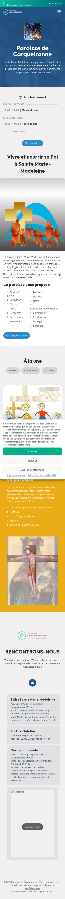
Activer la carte (32, 826)
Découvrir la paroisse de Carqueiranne (30, 507)
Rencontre (15, 312)
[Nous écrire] (32, 682)
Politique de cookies (16, 475)
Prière (13, 308)
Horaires (14, 511)
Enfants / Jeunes (13, 294)
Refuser (32, 460)
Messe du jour (30, 110)
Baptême (38, 325)
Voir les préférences (32, 469)
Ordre (36, 300)
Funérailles (38, 292)
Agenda (14, 520)
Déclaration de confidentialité (42, 475)
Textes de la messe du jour (24, 524)
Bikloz (50, 891)
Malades (37, 296)
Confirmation (40, 317)
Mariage (37, 321)
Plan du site (16, 885)
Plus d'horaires (32, 143)
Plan (30, 707)
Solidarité (15, 321)
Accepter (32, 451)
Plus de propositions (16, 335)
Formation (15, 299)
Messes (13, 370)
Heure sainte (29, 124)
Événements (30, 370)
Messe (13, 304)
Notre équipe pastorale (22, 516)
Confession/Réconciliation (44, 308)
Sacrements (16, 317)
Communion (39, 312)
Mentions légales (32, 885)
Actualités (49, 370)
